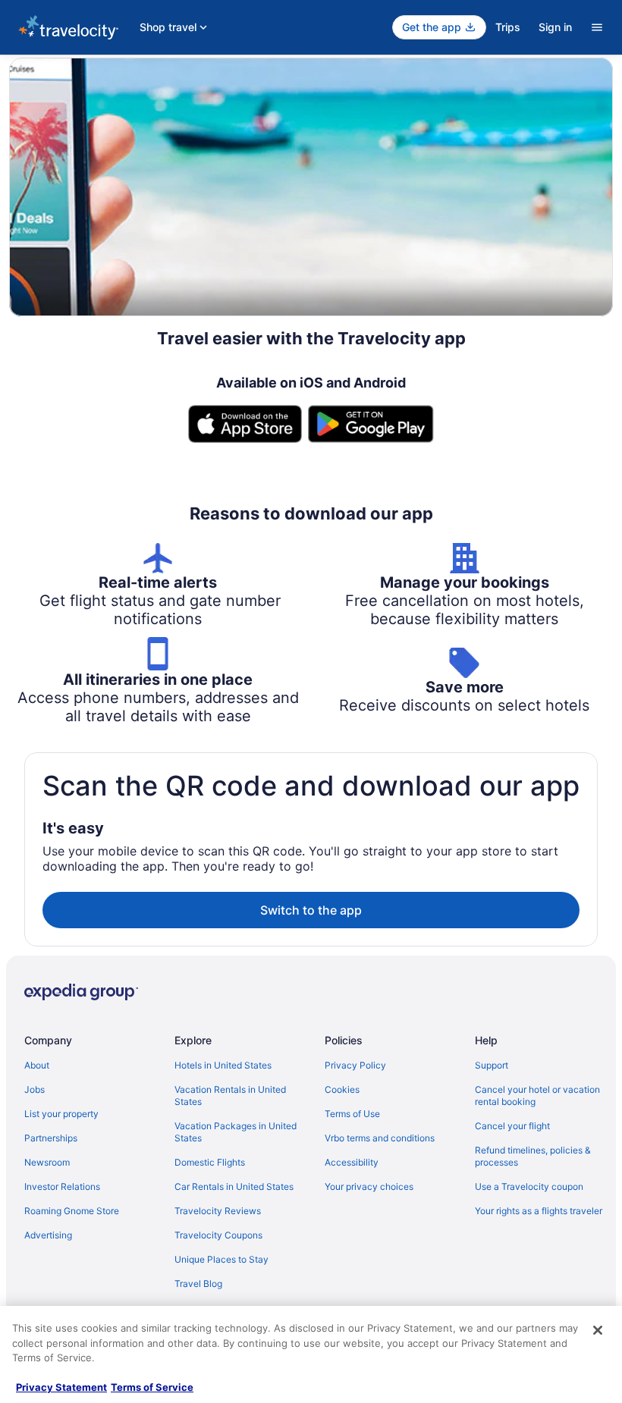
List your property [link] (61, 1113)
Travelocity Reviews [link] (217, 1210)
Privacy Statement (61, 1387)
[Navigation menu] (597, 27)
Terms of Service (152, 1387)
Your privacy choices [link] (369, 1186)
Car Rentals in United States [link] (234, 1186)
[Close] (597, 1330)
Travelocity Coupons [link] (218, 1235)
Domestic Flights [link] (209, 1162)
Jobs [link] (34, 1089)
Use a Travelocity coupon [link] (529, 1186)
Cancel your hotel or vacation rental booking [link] (537, 1095)
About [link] (36, 1065)
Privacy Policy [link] (355, 1065)
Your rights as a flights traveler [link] (538, 1210)
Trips (507, 26)
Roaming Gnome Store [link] (71, 1210)
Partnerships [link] (50, 1138)
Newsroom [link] (47, 1162)
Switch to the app (311, 910)
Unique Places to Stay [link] (221, 1259)
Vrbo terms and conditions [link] (380, 1138)
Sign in (555, 26)
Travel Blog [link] (198, 1283)
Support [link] (491, 1065)
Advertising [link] (48, 1235)
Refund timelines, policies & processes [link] (533, 1156)
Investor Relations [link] (62, 1186)
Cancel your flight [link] (512, 1126)
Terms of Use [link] (352, 1113)
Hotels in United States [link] (223, 1065)
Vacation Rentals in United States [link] (230, 1095)
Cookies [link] (342, 1089)
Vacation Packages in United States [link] (235, 1132)
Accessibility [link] (352, 1162)
